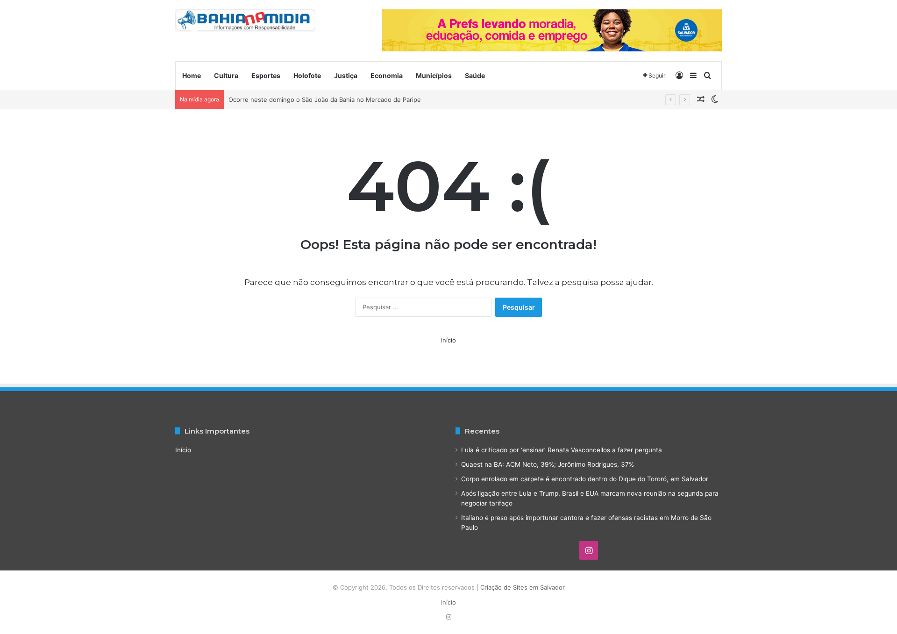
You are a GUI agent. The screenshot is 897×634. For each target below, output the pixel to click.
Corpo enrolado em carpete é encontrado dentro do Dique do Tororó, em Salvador (584, 479)
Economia (386, 75)
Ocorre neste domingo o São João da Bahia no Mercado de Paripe (324, 99)
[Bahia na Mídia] (245, 20)
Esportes (265, 75)
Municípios (434, 75)
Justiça (345, 75)
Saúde (475, 75)
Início (448, 340)
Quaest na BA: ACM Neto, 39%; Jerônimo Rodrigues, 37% (547, 464)
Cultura (226, 75)
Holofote (307, 75)
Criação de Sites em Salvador (522, 587)
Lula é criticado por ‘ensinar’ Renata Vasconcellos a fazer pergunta (561, 450)
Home (191, 75)
